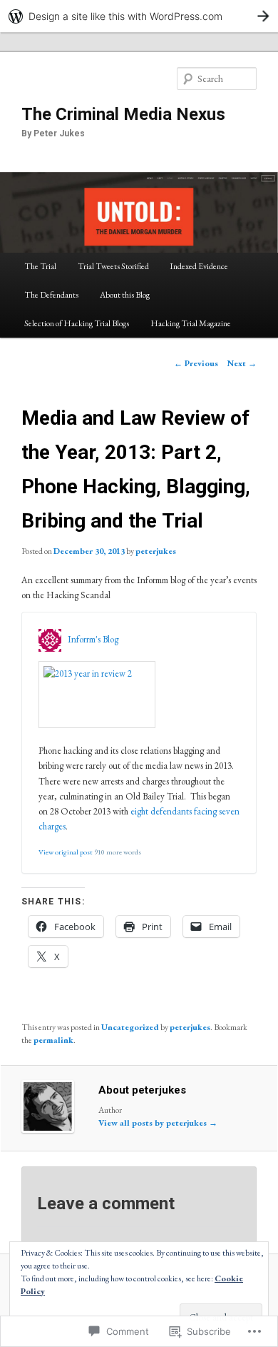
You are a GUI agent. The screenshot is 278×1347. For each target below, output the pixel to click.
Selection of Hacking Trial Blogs (76, 323)
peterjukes (155, 551)
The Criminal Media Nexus (123, 114)
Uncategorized (130, 1027)
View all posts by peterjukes (157, 1123)
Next (242, 363)
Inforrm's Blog (93, 639)
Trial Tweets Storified (113, 266)
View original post (65, 852)
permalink (53, 1040)
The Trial (40, 266)
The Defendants (51, 295)
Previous (196, 363)
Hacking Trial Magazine (190, 323)
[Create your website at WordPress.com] (139, 16)
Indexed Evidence (199, 266)
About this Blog (125, 295)
